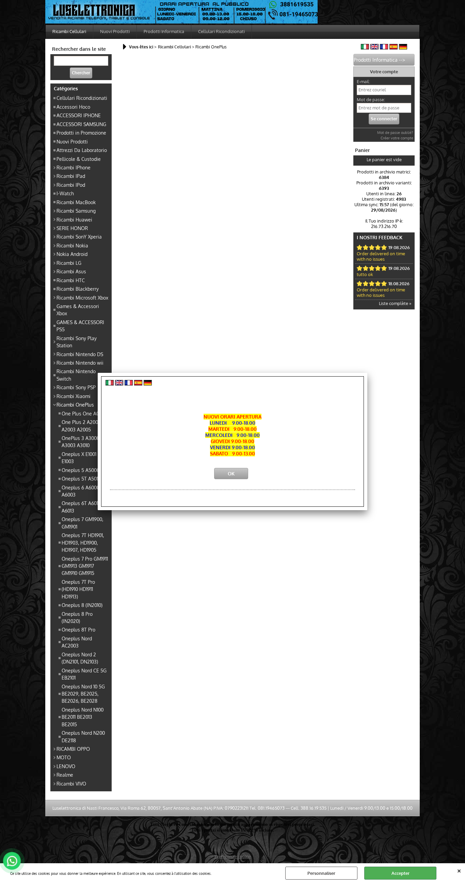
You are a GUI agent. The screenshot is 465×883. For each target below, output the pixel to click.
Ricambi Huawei (74, 219)
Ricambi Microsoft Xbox (82, 297)
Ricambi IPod (71, 185)
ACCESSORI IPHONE (79, 115)
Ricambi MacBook (76, 202)
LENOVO (66, 766)
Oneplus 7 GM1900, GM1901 (82, 522)
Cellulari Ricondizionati (221, 31)
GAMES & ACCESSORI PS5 (80, 325)
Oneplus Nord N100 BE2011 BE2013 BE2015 (82, 716)
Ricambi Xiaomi (74, 396)
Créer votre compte (397, 138)
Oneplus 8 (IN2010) (82, 605)
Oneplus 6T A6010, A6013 (82, 506)
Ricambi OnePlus (75, 404)
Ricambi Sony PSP (76, 387)
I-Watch (65, 193)
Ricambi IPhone (74, 167)
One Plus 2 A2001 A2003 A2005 (80, 425)
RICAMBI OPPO (73, 749)
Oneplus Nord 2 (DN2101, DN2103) (80, 658)
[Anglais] (374, 47)
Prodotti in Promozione (81, 133)
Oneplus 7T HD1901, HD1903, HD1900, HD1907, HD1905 (83, 542)
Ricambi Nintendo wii (80, 363)
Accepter (400, 873)
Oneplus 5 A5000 (80, 470)
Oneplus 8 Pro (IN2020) (77, 617)
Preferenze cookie (232, 856)
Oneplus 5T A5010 (81, 478)
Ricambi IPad (71, 176)
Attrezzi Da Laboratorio (82, 150)
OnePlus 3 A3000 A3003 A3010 (80, 441)
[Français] (384, 47)
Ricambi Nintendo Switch (76, 374)
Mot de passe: (371, 99)
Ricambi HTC (71, 280)
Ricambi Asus (71, 271)
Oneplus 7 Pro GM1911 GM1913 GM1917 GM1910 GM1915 (85, 565)
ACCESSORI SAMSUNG (81, 124)
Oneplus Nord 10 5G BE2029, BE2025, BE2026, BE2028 (83, 693)
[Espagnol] (393, 47)
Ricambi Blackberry (78, 289)
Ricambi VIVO (71, 783)
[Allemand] (403, 47)
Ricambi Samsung (76, 211)
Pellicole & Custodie (79, 159)
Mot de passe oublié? (395, 132)
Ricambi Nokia (72, 245)
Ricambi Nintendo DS (80, 354)
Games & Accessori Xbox (78, 309)
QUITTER (459, 870)
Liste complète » (395, 303)
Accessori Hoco (73, 107)
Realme (65, 775)
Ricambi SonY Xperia (79, 236)
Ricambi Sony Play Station (77, 341)
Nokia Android (72, 254)
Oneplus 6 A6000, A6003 (81, 491)
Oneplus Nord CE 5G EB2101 (84, 674)
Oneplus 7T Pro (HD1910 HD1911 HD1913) (78, 589)
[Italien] (365, 47)
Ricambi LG (69, 263)
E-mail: (363, 81)
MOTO (64, 757)
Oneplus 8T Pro (78, 629)
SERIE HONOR (72, 228)
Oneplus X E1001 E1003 (79, 457)
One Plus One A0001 (84, 413)
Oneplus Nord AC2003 (77, 642)
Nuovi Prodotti (115, 31)
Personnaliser (321, 873)
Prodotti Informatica (164, 31)
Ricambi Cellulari (69, 31)
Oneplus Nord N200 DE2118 (83, 736)
